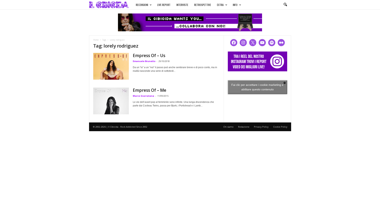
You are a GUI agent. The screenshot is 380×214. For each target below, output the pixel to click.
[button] (285, 4)
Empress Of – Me (149, 90)
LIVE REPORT (163, 5)
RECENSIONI (142, 5)
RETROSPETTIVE (202, 5)
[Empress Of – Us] (111, 66)
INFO (235, 5)
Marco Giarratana (143, 95)
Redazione (243, 126)
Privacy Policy (261, 126)
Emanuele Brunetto (144, 61)
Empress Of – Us (149, 55)
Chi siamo (228, 126)
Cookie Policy (280, 126)
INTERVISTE (182, 5)
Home (96, 39)
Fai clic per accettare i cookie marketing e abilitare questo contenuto (257, 87)
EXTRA (220, 5)
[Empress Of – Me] (111, 101)
